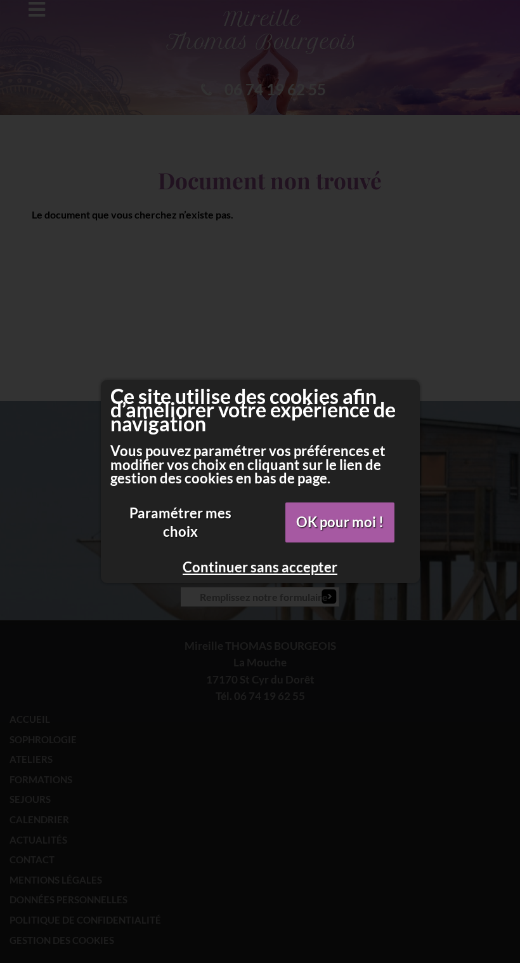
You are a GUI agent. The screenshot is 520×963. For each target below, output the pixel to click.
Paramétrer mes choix (180, 522)
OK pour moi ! (340, 521)
